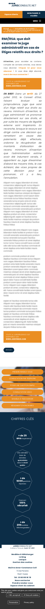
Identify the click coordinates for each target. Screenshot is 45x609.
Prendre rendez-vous (22, 583)
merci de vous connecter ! (16, 74)
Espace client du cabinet (22, 585)
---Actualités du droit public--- (25, 29)
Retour (9, 350)
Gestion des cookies (22, 562)
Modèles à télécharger (22, 554)
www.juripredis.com (16, 86)
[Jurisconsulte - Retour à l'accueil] (22, 3)
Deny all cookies (31, 595)
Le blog (22, 557)
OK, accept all (14, 595)
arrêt (30, 93)
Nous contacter (22, 580)
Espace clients (11, 14)
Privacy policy (29, 602)
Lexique (22, 559)
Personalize (13, 602)
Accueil (6, 29)
